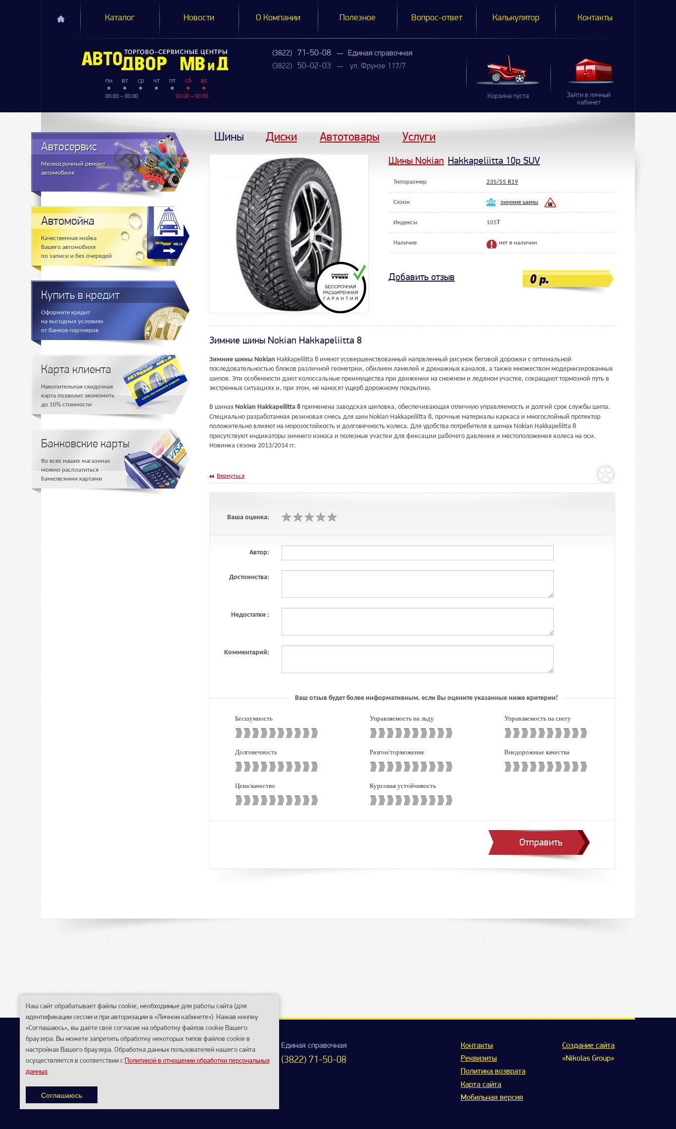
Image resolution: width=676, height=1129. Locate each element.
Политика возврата (493, 1072)
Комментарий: (246, 652)
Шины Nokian (416, 160)
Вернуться (230, 476)
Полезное (357, 18)
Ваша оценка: (248, 517)
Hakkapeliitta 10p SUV (494, 160)
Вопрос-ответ (436, 18)
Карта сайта (481, 1085)
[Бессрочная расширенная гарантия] (342, 287)
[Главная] (135, 59)
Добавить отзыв (421, 277)
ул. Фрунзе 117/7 (378, 66)
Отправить (540, 842)
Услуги (418, 136)
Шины (229, 136)
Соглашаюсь (61, 1095)
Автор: (259, 552)
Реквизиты (479, 1059)
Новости (199, 18)
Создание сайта (588, 1046)
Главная (61, 19)
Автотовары (350, 136)
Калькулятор (515, 18)
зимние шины (519, 202)
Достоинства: (249, 577)
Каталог (120, 18)
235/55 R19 (502, 182)
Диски (281, 136)
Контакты (595, 18)
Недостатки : (250, 615)
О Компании (278, 18)
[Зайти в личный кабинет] (592, 70)
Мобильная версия (492, 1098)
